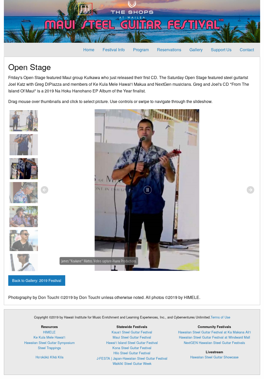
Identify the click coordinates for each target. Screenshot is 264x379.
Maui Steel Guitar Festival (132, 337)
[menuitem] (88, 50)
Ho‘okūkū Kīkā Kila (49, 357)
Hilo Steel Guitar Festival (131, 352)
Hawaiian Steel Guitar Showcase (214, 357)
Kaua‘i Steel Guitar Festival (132, 332)
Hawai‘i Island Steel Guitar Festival (132, 342)
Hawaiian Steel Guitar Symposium (49, 342)
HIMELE (49, 332)
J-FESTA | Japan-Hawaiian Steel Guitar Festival (132, 358)
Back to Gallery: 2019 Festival (36, 280)
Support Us (221, 50)
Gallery (196, 50)
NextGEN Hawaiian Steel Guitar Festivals (214, 342)
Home (88, 50)
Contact (247, 50)
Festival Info (114, 50)
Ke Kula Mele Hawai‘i (49, 337)
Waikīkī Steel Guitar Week (132, 363)
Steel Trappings (49, 347)
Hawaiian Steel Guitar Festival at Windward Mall (214, 337)
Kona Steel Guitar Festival (131, 347)
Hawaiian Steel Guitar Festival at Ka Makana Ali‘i (214, 332)
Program (141, 50)
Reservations (169, 50)
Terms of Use (220, 317)
